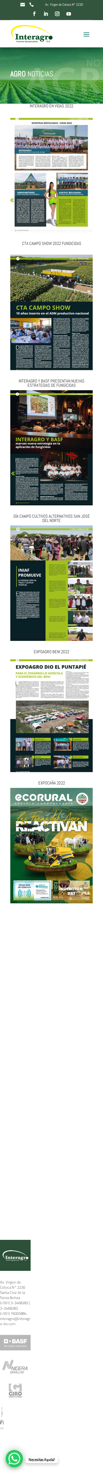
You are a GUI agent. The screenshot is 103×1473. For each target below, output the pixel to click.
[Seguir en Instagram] (57, 13)
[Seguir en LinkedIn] (45, 13)
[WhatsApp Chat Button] (14, 1458)
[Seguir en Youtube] (68, 13)
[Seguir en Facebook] (34, 13)
